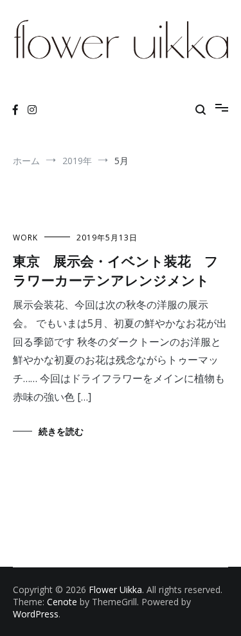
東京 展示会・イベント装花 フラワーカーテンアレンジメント (116, 269)
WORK (25, 237)
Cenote (62, 602)
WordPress (35, 614)
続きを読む (61, 431)
